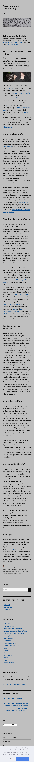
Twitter (7, 604)
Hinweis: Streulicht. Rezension (15, 710)
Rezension (10, 573)
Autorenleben (7, 569)
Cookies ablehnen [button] (9, 759)
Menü (5, 13)
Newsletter (8, 609)
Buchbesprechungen (11, 626)
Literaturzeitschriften (11, 645)
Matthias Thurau (13, 44)
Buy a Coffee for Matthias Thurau (14, 684)
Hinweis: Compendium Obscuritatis (16, 708)
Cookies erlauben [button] (23, 759)
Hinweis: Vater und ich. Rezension (16, 706)
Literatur (5, 42)
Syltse (21, 573)
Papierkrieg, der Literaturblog (11, 7)
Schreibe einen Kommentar (22, 575)
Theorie (7, 660)
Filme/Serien (8, 636)
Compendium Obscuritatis (13, 628)
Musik (6, 650)
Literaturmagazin (17, 571)
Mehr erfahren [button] (25, 754)
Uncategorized (9, 662)
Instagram (8, 607)
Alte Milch (7, 624)
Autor (6, 44)
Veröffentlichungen (9, 737)
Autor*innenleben (24, 567)
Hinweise (7, 641)
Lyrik (22, 42)
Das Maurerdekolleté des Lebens (15, 631)
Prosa (15, 567)
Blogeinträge (7, 733)
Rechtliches (7, 741)
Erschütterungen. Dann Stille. (14, 633)
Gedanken (21, 569)
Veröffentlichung (7, 575)
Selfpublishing (9, 655)
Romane (10, 42)
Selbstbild (16, 573)
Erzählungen (17, 42)
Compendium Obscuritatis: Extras (16, 703)
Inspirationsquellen (8, 567)
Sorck (6, 658)
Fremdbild (14, 569)
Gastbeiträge (8, 638)
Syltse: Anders (8, 127)
